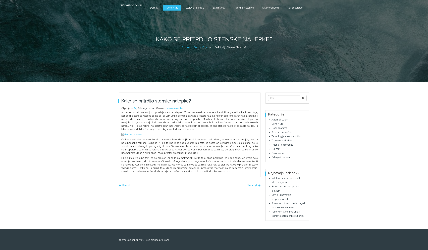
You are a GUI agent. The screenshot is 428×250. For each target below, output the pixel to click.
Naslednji (252, 185)
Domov (154, 7)
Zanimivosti (219, 7)
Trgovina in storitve (243, 7)
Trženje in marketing (282, 144)
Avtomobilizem (270, 7)
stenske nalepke (174, 108)
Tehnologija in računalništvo (286, 136)
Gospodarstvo (295, 7)
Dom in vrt (172, 7)
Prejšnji (126, 185)
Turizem (276, 149)
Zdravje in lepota (195, 7)
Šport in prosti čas (281, 132)
